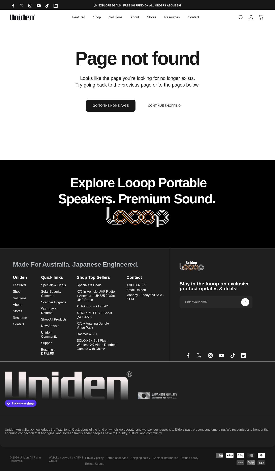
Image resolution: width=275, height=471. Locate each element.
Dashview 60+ (87, 334)
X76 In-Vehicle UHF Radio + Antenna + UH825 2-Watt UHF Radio (96, 296)
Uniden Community (49, 334)
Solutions (19, 298)
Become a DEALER (48, 351)
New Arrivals (50, 326)
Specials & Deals (53, 285)
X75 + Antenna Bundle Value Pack (93, 325)
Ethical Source (94, 463)
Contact (18, 324)
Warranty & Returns (49, 310)
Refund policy (189, 458)
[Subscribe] (245, 302)
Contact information (165, 458)
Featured (19, 285)
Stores (17, 311)
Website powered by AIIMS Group (66, 459)
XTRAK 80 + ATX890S (93, 306)
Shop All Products (54, 319)
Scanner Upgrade (53, 302)
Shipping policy (140, 458)
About (17, 304)
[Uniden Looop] (137, 217)
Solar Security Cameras (51, 293)
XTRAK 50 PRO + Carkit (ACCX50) (94, 315)
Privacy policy (94, 458)
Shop (17, 291)
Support (46, 343)
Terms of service (117, 458)
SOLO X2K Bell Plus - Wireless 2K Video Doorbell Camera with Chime (96, 345)
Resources (20, 318)
